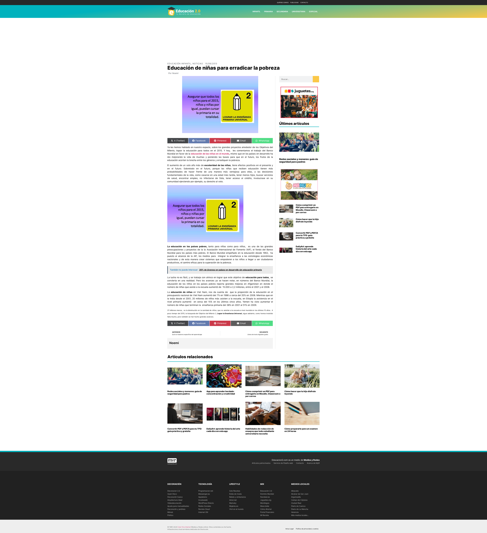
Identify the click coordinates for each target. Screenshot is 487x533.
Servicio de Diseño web (283, 463)
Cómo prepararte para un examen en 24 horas (301, 429)
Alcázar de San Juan (299, 494)
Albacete (295, 491)
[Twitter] (317, 3)
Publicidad (294, 2)
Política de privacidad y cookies (307, 529)
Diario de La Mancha (299, 509)
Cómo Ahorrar (266, 509)
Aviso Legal (289, 529)
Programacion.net (205, 491)
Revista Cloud (204, 509)
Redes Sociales (204, 506)
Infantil (256, 11)
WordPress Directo (206, 503)
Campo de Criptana (299, 500)
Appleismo (202, 497)
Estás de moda (235, 494)
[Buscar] (316, 79)
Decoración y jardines (176, 509)
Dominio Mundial (267, 494)
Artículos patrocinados (261, 463)
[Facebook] (314, 3)
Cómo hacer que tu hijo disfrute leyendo (307, 220)
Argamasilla (296, 497)
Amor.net (233, 500)
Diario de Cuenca (298, 506)
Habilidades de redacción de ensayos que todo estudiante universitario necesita (259, 431)
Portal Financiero (267, 512)
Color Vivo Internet (184, 527)
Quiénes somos (283, 2)
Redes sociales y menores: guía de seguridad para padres (298, 160)
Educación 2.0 (266, 491)
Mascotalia (264, 506)
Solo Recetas (234, 491)
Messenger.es (204, 494)
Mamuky (232, 503)
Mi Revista (264, 515)
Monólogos (264, 503)
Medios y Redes (312, 460)
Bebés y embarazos (237, 497)
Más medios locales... (300, 515)
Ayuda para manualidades (178, 506)
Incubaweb (203, 500)
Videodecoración (174, 503)
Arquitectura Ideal (174, 500)
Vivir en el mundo (236, 509)
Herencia (295, 512)
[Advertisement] (243, 37)
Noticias (198, 63)
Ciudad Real (296, 503)
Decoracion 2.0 (173, 491)
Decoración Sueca (174, 497)
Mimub (170, 512)
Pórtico (170, 515)
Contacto (304, 2)
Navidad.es (265, 497)
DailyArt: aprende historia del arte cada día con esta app (306, 249)
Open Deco (172, 494)
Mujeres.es (233, 506)
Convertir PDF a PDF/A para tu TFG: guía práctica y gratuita (307, 235)
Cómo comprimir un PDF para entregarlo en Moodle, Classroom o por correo (307, 209)
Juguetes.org (265, 500)
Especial (313, 11)
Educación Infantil (179, 63)
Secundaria (282, 11)
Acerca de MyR (313, 463)
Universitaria (298, 11)
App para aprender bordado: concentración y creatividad (220, 392)
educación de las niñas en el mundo (210, 153)
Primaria (268, 11)
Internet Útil (203, 512)
